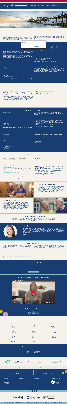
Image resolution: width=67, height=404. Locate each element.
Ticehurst (54, 335)
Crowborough (13, 332)
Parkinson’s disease (50, 134)
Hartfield (33, 323)
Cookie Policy (31, 44)
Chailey (13, 331)
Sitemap (20, 402)
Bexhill (13, 326)
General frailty (37, 142)
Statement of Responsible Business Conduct (46, 402)
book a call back (58, 37)
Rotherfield (54, 327)
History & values (6, 383)
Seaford (53, 331)
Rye (54, 330)
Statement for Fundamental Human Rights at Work (34, 402)
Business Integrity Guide (25, 402)
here (35, 253)
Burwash (13, 328)
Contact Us (33, 5)
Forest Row (13, 337)
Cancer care (37, 135)
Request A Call (41, 5)
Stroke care (37, 136)
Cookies (10, 402)
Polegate (33, 341)
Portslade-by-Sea (54, 323)
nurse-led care (6, 55)
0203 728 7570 (48, 373)
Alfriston (13, 323)
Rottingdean (54, 328)
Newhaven (33, 333)
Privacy (1, 402)
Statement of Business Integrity (63, 402)
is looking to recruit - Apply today (33, 271)
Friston (13, 340)
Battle (13, 325)
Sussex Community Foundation (33, 312)
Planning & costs (6, 382)
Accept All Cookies (36, 46)
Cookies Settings (13, 402)
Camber (13, 330)
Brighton (13, 327)
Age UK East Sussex (33, 310)
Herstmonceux (33, 327)
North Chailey (33, 336)
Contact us (5, 385)
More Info (24, 234)
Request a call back (33, 354)
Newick (33, 335)
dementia (45, 134)
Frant (13, 338)
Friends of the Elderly (33, 311)
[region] (33, 44)
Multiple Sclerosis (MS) (58, 134)
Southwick (54, 333)
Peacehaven (33, 338)
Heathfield (33, 326)
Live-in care (6, 379)
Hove (33, 328)
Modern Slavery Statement (55, 402)
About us (5, 384)
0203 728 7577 (35, 352)
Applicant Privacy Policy (5, 402)
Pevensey (33, 340)
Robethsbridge (54, 326)
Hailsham (13, 341)
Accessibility (17, 402)
